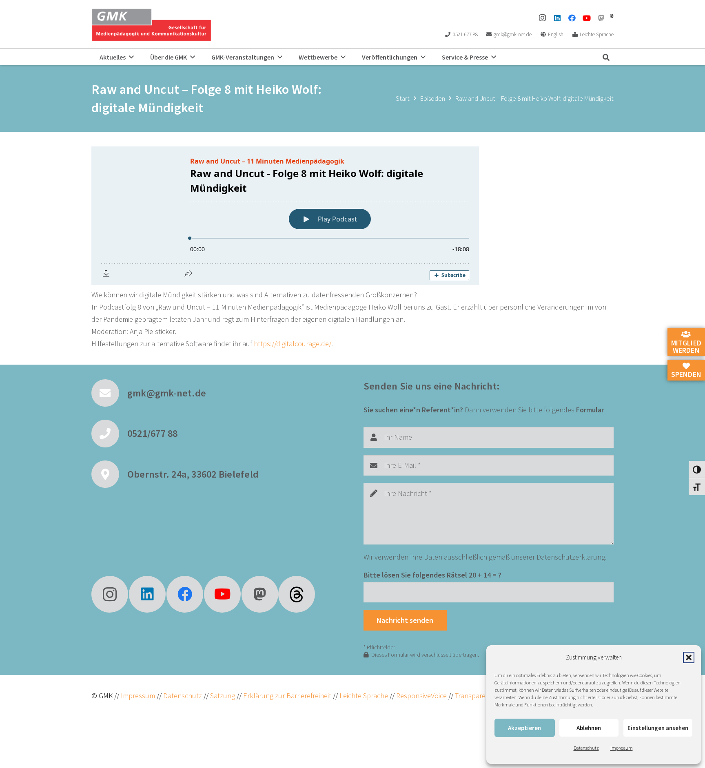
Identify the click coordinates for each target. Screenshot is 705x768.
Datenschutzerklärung (571, 557)
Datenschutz (586, 748)
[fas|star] (296, 594)
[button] (689, 657)
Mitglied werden (686, 346)
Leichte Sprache (364, 695)
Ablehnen (588, 728)
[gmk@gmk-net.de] (109, 393)
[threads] (612, 16)
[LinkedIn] (557, 18)
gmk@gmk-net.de (166, 393)
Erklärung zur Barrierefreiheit (287, 695)
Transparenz (474, 695)
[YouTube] (586, 18)
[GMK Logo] (151, 24)
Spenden (686, 374)
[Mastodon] (601, 18)
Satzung (221, 695)
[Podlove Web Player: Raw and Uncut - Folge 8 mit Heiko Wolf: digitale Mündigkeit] (352, 215)
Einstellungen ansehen (657, 728)
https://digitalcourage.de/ (292, 343)
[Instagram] (542, 18)
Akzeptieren (524, 728)
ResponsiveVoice (421, 695)
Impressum (621, 748)
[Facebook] (572, 18)
